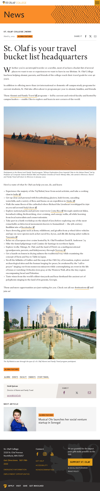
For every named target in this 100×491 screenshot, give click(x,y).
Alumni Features (25, 36)
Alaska (69, 201)
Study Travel (43, 377)
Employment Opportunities (17, 474)
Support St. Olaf (80, 462)
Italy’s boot (29, 208)
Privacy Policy (73, 471)
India (15, 195)
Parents (32, 377)
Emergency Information (15, 470)
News (28, 32)
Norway (59, 250)
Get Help (40, 461)
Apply (11, 486)
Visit (18, 486)
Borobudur (26, 227)
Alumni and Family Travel (22, 96)
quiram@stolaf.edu (14, 395)
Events (15, 377)
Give (25, 486)
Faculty (23, 377)
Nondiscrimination (45, 470)
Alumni (7, 377)
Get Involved (36, 486)
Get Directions (11, 460)
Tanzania (10, 237)
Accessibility (41, 465)
